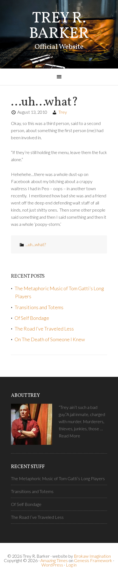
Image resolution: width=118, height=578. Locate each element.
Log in (71, 564)
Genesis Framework (93, 560)
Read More (69, 435)
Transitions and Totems (39, 307)
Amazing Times (54, 560)
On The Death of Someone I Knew (50, 339)
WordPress (52, 564)
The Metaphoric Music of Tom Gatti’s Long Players (58, 478)
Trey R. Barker (59, 26)
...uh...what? (36, 244)
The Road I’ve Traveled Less (44, 329)
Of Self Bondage (32, 318)
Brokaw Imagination (92, 556)
